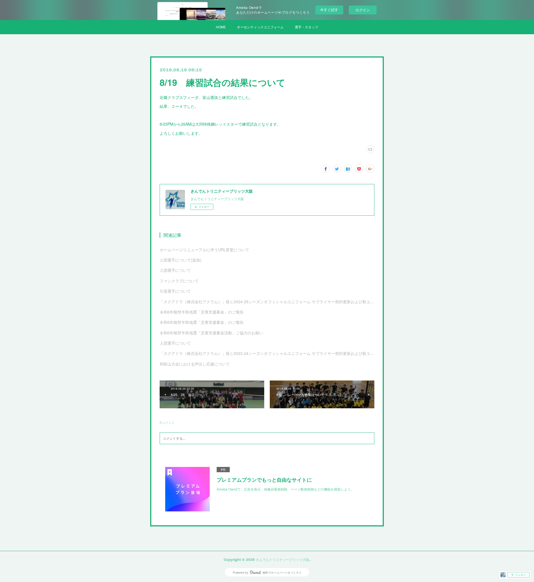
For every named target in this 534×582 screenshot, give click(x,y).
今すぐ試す (329, 9)
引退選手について (175, 291)
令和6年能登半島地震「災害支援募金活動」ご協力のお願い (211, 332)
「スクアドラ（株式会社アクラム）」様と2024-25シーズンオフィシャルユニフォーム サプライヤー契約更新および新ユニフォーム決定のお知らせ (267, 301)
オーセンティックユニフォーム (260, 26)
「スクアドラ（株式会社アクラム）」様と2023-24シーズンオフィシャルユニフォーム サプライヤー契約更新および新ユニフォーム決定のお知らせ (267, 353)
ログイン (362, 10)
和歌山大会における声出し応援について (195, 364)
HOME (221, 26)
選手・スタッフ (306, 26)
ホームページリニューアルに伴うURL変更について (204, 249)
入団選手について (175, 270)
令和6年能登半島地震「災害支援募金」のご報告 (202, 312)
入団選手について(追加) (180, 260)
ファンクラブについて (179, 280)
